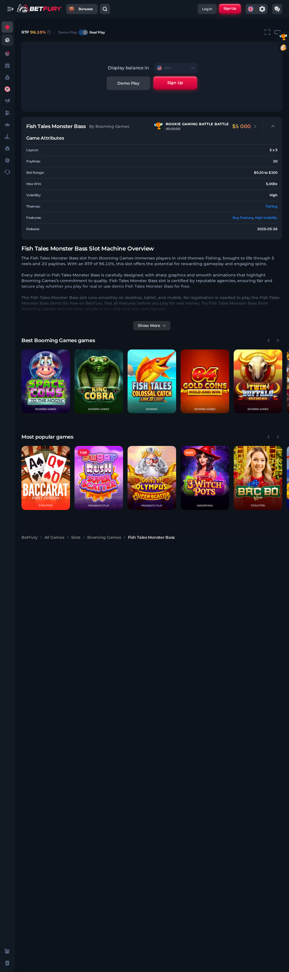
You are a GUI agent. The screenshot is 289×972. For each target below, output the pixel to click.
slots (76, 537)
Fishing (271, 206)
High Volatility (266, 217)
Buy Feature (243, 217)
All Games (54, 537)
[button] (45, 381)
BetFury (29, 537)
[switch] (83, 32)
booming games (104, 537)
